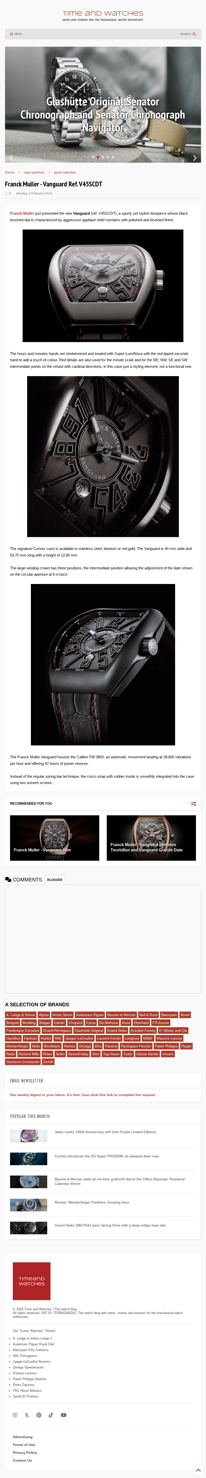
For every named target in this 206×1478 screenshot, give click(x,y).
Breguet (12, 1023)
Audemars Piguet (90, 1015)
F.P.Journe (160, 1023)
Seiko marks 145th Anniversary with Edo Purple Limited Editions (105, 1132)
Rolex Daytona (23, 1385)
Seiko (60, 1054)
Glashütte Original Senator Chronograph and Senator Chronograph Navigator (103, 114)
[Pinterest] (38, 1415)
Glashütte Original (89, 1030)
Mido (36, 1046)
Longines (132, 1038)
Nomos (69, 1046)
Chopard (75, 1023)
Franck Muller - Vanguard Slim (42, 850)
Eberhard (141, 1023)
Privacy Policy (25, 1453)
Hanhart (30, 1038)
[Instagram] (15, 1415)
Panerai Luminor (24, 1373)
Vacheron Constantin (22, 1062)
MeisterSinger (17, 1046)
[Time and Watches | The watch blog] (103, 18)
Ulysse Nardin (147, 1054)
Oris (98, 1046)
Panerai (111, 1046)
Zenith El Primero (25, 1396)
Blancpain (169, 1015)
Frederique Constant (22, 1030)
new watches (34, 172)
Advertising (23, 1437)
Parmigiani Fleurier (136, 1046)
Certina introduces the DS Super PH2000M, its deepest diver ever (107, 1156)
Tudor (128, 1054)
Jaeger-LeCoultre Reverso (31, 1361)
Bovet (185, 1015)
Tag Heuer (111, 1054)
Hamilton (13, 1038)
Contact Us (22, 1460)
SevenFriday (78, 1054)
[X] (27, 1415)
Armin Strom (62, 1015)
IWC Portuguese (25, 1356)
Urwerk (168, 1054)
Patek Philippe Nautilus (30, 1379)
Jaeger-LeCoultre (79, 1038)
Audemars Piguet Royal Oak (33, 1344)
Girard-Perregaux (57, 1030)
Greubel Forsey (143, 1030)
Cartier (59, 1023)
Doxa (126, 1023)
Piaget (186, 1046)
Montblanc (52, 1046)
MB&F (148, 1038)
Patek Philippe (166, 1046)
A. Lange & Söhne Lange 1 (32, 1338)
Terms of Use (24, 1445)
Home (10, 172)
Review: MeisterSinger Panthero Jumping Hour (92, 1202)
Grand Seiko (117, 1030)
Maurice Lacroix (169, 1038)
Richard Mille (29, 1054)
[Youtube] (64, 1415)
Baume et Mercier (121, 1015)
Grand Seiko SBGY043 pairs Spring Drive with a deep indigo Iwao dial (110, 1225)
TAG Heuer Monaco (27, 1390)
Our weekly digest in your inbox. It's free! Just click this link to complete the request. (83, 1095)
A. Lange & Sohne (20, 1015)
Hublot (46, 1038)
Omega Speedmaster (28, 1367)
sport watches (65, 172)
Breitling (29, 1023)
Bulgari (44, 1023)
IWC (58, 1038)
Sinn (95, 1054)
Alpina (44, 1015)
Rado (10, 1054)
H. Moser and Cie (173, 1030)
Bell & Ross (148, 1015)
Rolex (47, 1054)
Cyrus (90, 1023)
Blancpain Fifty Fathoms (30, 1350)
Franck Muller (22, 213)
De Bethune (108, 1023)
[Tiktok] (51, 1415)
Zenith (48, 1062)
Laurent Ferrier (109, 1038)
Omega (85, 1046)
